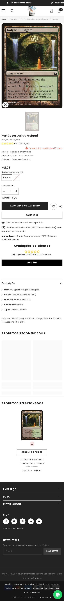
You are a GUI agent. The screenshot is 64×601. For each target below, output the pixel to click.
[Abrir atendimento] (57, 594)
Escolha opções (32, 452)
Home (4, 19)
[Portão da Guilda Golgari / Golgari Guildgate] (32, 425)
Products (13, 19)
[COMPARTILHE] (59, 206)
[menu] (3, 11)
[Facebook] (6, 521)
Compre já (32, 215)
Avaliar (32, 262)
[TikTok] (22, 521)
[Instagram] (14, 521)
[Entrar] (51, 10)
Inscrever (52, 551)
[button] (7, 143)
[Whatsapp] (39, 521)
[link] (16, 387)
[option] (32, 65)
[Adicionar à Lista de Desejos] (53, 206)
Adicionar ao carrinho (25, 205)
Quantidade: (8, 185)
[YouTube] (31, 521)
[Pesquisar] (12, 11)
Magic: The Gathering (20, 151)
